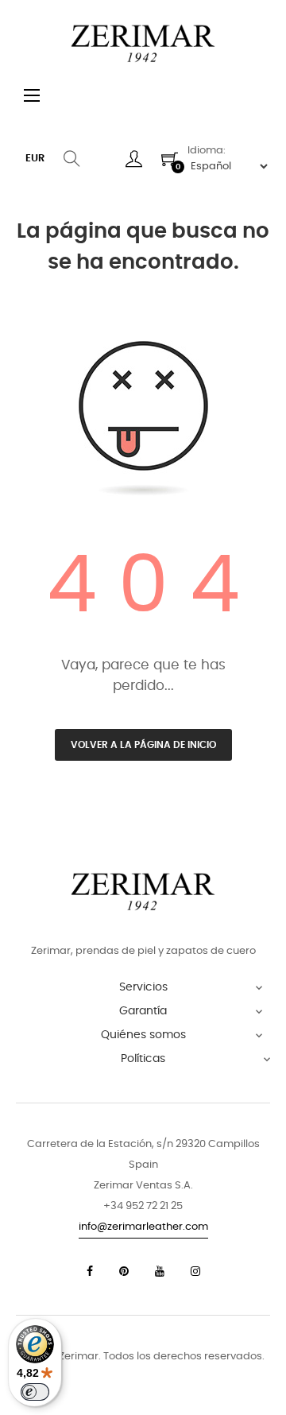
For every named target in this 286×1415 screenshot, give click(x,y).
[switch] (35, 1392)
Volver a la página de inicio (143, 745)
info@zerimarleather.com (143, 1227)
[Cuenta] (134, 159)
